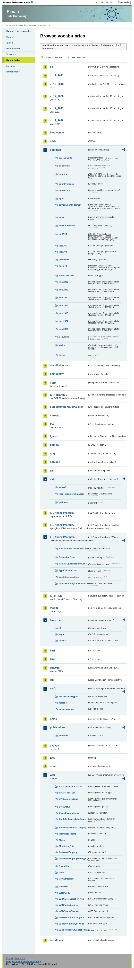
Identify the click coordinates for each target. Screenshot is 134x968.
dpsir (61, 198)
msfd (53, 688)
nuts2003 (63, 282)
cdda (53, 141)
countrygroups (66, 184)
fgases (54, 436)
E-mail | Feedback (15, 958)
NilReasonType (66, 275)
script (62, 345)
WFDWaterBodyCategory (71, 917)
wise (53, 775)
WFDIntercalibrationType (71, 899)
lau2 (52, 659)
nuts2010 (63, 297)
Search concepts (78, 57)
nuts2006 (63, 290)
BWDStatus (64, 807)
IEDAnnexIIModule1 (62, 512)
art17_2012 (57, 108)
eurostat (55, 415)
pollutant (63, 502)
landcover (56, 620)
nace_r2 (63, 266)
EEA (19, 2)
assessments (65, 158)
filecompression (67, 225)
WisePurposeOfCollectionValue (73, 930)
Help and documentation (18, 31)
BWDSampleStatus (68, 799)
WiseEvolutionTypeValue (71, 924)
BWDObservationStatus (71, 786)
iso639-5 (63, 252)
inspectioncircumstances (71, 494)
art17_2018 (57, 120)
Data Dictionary (30, 25)
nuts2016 (63, 313)
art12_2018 (57, 84)
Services (10, 66)
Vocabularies (13, 60)
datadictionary (59, 365)
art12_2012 (57, 75)
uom (53, 766)
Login (101, 2)
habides (55, 462)
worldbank (56, 940)
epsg (61, 217)
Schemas (11, 54)
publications (57, 727)
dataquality (57, 374)
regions (63, 703)
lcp (52, 679)
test (52, 757)
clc (60, 628)
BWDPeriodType (67, 793)
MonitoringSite (66, 846)
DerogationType (67, 557)
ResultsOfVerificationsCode (73, 564)
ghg (52, 453)
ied (52, 479)
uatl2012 (63, 640)
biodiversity (57, 132)
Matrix (62, 840)
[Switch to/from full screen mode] (112, 2)
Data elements (13, 48)
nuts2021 (63, 321)
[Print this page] (107, 2)
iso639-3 (63, 246)
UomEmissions (67, 879)
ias (52, 470)
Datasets (10, 37)
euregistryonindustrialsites (66, 406)
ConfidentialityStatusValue (72, 819)
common (55, 149)
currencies (64, 190)
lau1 (52, 650)
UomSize (63, 886)
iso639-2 (63, 234)
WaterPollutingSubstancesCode (73, 583)
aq (51, 66)
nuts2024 (63, 329)
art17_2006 (57, 96)
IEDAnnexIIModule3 (62, 525)
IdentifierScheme (67, 834)
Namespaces (13, 71)
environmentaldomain (70, 205)
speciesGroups (66, 709)
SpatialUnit (64, 866)
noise (53, 719)
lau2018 (55, 667)
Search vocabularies (54, 57)
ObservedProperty (68, 852)
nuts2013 (63, 305)
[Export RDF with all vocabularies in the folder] (123, 150)
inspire (54, 608)
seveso (54, 745)
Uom (61, 872)
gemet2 (54, 444)
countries (63, 174)
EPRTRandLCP (59, 394)
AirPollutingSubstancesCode (73, 548)
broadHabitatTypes (68, 696)
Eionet (19, 25)
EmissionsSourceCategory (72, 827)
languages (64, 259)
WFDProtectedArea (68, 905)
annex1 (62, 487)
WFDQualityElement (69, 911)
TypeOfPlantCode (67, 570)
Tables (9, 42)
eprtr (53, 382)
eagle (61, 634)
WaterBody (64, 893)
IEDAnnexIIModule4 (62, 537)
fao (52, 424)
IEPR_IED (56, 595)
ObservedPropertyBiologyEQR (73, 858)
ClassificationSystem (69, 813)
